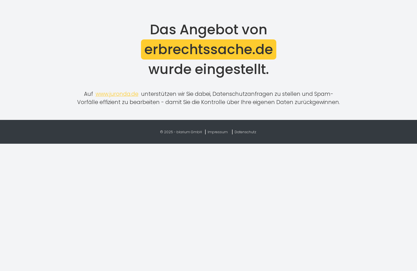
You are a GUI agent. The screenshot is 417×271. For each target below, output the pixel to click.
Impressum (218, 132)
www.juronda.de (117, 94)
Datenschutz (245, 132)
